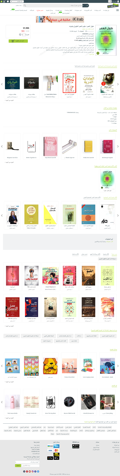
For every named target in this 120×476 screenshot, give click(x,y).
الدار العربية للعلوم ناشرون (108, 336)
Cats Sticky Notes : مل (50, 94)
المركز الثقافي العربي (49, 336)
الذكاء (94, 427)
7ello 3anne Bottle (12, 413)
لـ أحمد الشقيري (107, 228)
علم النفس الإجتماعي (36, 427)
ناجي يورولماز (88, 321)
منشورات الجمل (47, 341)
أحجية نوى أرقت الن (50, 319)
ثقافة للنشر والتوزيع (91, 336)
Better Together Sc (31, 158)
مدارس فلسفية (17, 431)
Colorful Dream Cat (88, 413)
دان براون (12, 321)
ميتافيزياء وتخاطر (89, 431)
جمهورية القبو (88, 287)
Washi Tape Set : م (69, 158)
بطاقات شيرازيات (12, 94)
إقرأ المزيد (91, 54)
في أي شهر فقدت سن (31, 377)
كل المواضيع (91, 422)
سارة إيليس (31, 321)
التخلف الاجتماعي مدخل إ (69, 226)
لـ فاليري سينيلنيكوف (107, 97)
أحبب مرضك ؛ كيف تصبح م (107, 94)
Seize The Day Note (50, 413)
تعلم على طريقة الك (31, 319)
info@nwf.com (35, 452)
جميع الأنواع (79, 38)
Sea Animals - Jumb (107, 377)
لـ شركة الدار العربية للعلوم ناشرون (107, 259)
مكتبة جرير (74, 341)
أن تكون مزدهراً (107, 287)
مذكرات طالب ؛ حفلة (69, 287)
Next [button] (2, 84)
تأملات (81, 431)
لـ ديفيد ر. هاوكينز (50, 228)
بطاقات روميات (31, 94)
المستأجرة (12, 287)
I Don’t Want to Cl (51, 287)
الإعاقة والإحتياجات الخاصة (104, 427)
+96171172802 (35, 450)
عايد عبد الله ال (69, 321)
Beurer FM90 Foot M (69, 413)
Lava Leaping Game (88, 377)
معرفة (52, 434)
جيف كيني (69, 290)
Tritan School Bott (69, 377)
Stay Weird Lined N (50, 158)
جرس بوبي (50, 377)
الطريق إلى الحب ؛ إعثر (69, 94)
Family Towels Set (31, 413)
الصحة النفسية (86, 427)
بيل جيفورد (84, 29)
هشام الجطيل (88, 290)
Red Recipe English (107, 158)
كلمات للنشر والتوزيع (61, 341)
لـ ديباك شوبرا (69, 97)
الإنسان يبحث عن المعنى (31, 226)
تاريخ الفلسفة (73, 431)
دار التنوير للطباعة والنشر (12, 336)
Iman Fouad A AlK (50, 290)
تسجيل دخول (114, 1)
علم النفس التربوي (24, 427)
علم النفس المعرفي (13, 427)
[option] (107, 84)
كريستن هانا (107, 321)
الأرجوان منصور (50, 321)
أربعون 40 (107, 226)
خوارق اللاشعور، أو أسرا (88, 226)
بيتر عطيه (90, 29)
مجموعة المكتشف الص (12, 377)
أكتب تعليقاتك (109, 242)
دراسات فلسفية (64, 431)
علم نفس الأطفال (101, 431)
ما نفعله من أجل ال (107, 319)
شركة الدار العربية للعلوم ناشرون (30, 336)
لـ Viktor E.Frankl (31, 228)
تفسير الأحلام (59, 427)
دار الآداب (79, 336)
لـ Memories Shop (50, 97)
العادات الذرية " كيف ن (88, 94)
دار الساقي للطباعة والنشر (65, 336)
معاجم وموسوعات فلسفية (62, 434)
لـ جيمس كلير (88, 97)
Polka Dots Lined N (88, 158)
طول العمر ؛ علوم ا (107, 191)
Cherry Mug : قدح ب (107, 413)
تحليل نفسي (68, 427)
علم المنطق (42, 431)
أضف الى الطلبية (20, 41)
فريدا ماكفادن (31, 290)
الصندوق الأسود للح (88, 319)
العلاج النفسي (77, 427)
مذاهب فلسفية (7, 431)
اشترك (18, 465)
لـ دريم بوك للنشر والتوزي (31, 97)
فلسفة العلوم (27, 431)
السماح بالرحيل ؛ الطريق (50, 226)
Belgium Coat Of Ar (12, 158)
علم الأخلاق (50, 431)
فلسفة (85, 422)
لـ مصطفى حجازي (69, 228)
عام (44, 427)
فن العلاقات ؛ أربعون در (12, 226)
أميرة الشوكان (107, 290)
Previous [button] (118, 84)
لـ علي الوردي (88, 228)
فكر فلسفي (35, 431)
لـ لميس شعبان (12, 228)
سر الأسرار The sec (12, 319)
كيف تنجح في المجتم (69, 319)
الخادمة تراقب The (31, 287)
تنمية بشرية (51, 427)
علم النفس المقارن (111, 431)
